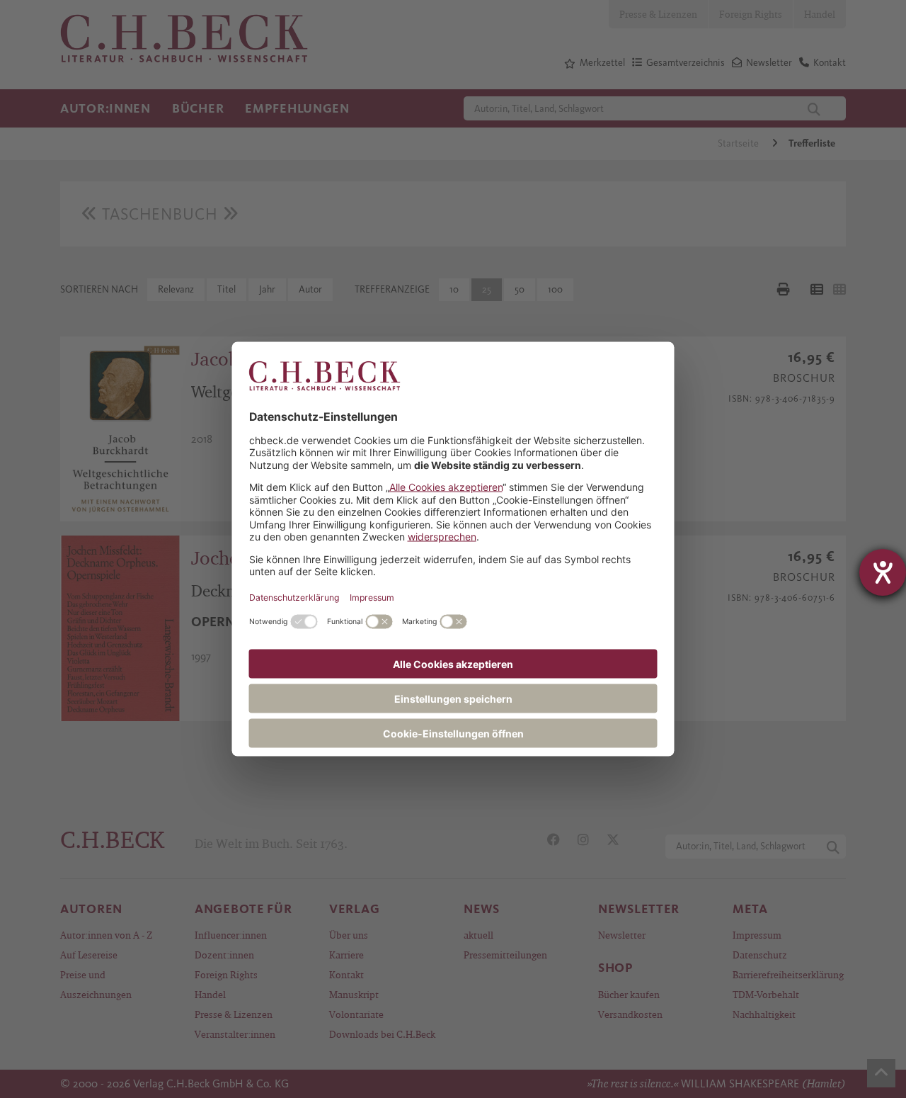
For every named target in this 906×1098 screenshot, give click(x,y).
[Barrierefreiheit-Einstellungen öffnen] (882, 572)
